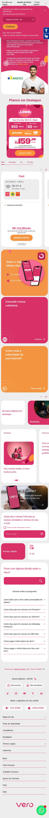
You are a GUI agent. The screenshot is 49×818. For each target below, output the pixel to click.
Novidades (7, 737)
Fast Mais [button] (12, 162)
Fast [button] (2, 162)
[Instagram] (16, 693)
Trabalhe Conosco (11, 772)
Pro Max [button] (30, 162)
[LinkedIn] (41, 693)
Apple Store (16, 281)
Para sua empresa (36, 685)
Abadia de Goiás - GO (24, 3)
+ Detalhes (21, 244)
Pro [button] (21, 162)
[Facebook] (33, 693)
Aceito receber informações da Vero (18, 527)
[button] (46, 170)
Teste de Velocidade (11, 724)
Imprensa (7, 750)
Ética (5, 758)
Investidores (8, 730)
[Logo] (24, 805)
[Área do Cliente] (32, 504)
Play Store (15, 275)
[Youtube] (24, 693)
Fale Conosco (9, 765)
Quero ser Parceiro (11, 778)
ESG (5, 792)
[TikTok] (7, 693)
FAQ (5, 785)
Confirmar (10, 26)
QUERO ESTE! (21, 238)
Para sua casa (16, 685)
